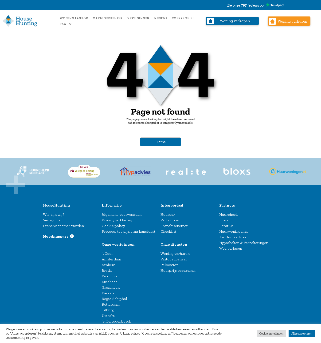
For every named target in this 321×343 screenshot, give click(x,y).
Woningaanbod (74, 18)
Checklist (168, 231)
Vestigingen (138, 18)
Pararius (226, 225)
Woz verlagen (230, 248)
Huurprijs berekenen (177, 270)
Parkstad (109, 293)
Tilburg (108, 310)
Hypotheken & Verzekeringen (243, 242)
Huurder (167, 214)
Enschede (109, 281)
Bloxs (223, 220)
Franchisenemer (174, 225)
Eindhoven (110, 276)
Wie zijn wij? (53, 214)
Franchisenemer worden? (64, 225)
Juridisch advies (232, 237)
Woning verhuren (175, 253)
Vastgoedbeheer (107, 18)
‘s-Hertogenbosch (116, 321)
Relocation (169, 265)
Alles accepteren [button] (301, 333)
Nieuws (160, 18)
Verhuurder (170, 220)
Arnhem (108, 265)
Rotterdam (110, 304)
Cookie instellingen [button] (271, 333)
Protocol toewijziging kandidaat (128, 231)
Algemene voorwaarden (121, 214)
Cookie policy (113, 225)
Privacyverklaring (117, 220)
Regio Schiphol (114, 298)
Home (161, 142)
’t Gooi (107, 253)
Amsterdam (111, 259)
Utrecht (108, 315)
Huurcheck (228, 214)
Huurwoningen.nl (233, 231)
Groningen (111, 287)
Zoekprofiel (183, 18)
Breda (107, 270)
